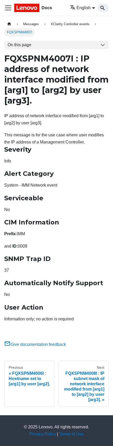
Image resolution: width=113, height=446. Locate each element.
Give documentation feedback (38, 344)
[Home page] (9, 24)
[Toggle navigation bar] (8, 8)
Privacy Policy (42, 434)
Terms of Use (71, 434)
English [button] (83, 8)
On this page (19, 45)
